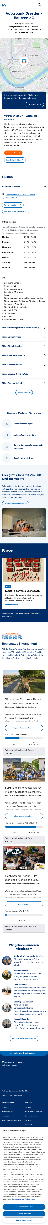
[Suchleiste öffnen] (39, 5)
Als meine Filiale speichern (14, 211)
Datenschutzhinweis (19, 1199)
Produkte (5, 1107)
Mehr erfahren (11, 604)
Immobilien (6, 1116)
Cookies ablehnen (24, 1214)
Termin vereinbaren (11, 205)
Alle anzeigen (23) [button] (24, 393)
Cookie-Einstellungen (24, 1220)
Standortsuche (30, 1116)
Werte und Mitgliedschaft (11, 1120)
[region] (24, 1176)
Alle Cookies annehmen (24, 1207)
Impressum (31, 1199)
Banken (28, 1107)
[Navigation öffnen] (45, 5)
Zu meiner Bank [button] (11, 153)
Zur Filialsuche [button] (33, 104)
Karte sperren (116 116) (33, 1112)
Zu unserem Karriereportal (14, 504)
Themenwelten (7, 1112)
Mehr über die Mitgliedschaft (22, 1038)
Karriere (28, 1120)
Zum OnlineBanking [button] (13, 160)
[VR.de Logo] (13, 5)
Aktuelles (28, 1125)
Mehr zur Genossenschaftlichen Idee (15, 1091)
